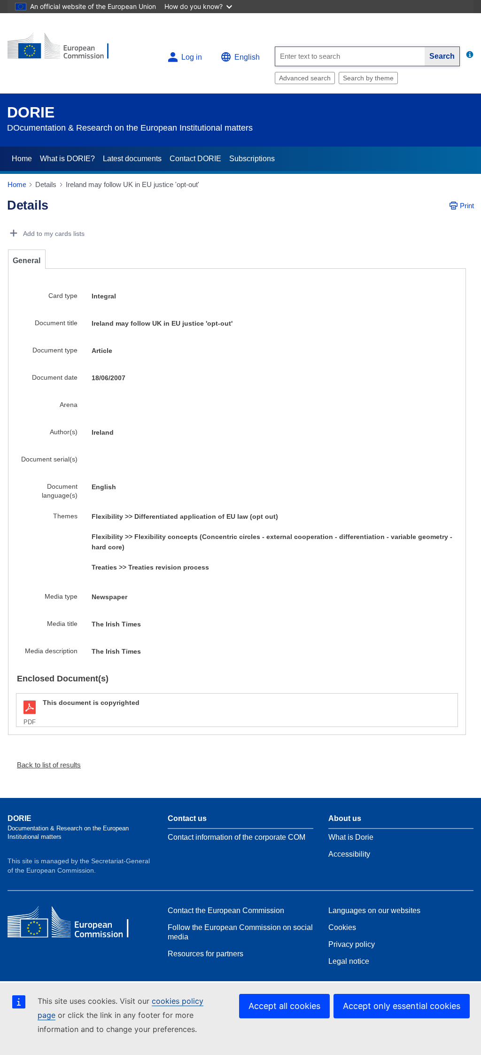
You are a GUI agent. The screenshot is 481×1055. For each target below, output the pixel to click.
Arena (69, 404)
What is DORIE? (67, 159)
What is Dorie (350, 837)
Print (467, 206)
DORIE (30, 112)
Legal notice (348, 961)
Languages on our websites (374, 910)
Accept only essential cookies (401, 1006)
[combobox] (350, 56)
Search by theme (368, 78)
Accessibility (349, 854)
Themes (65, 516)
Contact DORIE (195, 159)
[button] (45, 765)
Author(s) (64, 432)
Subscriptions (252, 159)
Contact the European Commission (226, 910)
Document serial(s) (49, 459)
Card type (63, 295)
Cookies (342, 927)
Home (22, 159)
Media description (51, 651)
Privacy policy (351, 944)
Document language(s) (60, 491)
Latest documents (132, 159)
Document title (56, 323)
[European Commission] (64, 49)
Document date (55, 377)
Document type (55, 350)
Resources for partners (205, 954)
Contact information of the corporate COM (236, 837)
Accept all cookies (284, 1006)
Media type (61, 596)
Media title (62, 623)
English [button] (247, 57)
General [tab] (26, 261)
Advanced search (305, 78)
